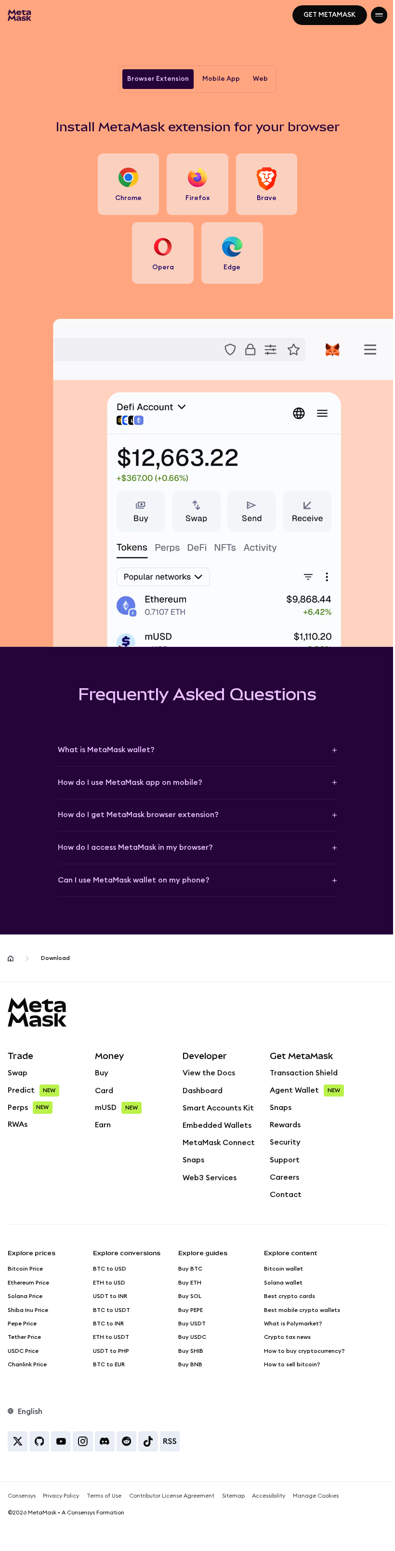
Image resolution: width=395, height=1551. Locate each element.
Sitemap (233, 1496)
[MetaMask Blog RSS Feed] (170, 1441)
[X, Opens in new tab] (17, 1441)
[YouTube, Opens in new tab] (61, 1441)
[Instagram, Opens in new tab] (82, 1441)
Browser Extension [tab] (158, 79)
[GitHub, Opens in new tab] (39, 1441)
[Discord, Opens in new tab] (105, 1441)
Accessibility (268, 1496)
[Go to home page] (10, 958)
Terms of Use (104, 1496)
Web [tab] (260, 79)
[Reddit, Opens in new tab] (126, 1441)
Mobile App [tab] (221, 79)
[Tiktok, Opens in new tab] (148, 1441)
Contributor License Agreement (171, 1496)
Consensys (22, 1496)
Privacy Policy (61, 1496)
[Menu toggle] (379, 15)
